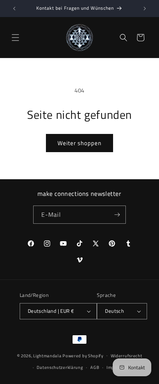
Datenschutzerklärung (60, 367)
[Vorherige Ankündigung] (14, 8)
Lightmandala (47, 355)
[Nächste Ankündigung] (144, 8)
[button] (15, 37)
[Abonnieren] (116, 215)
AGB (94, 367)
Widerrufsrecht (126, 356)
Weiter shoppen (79, 143)
